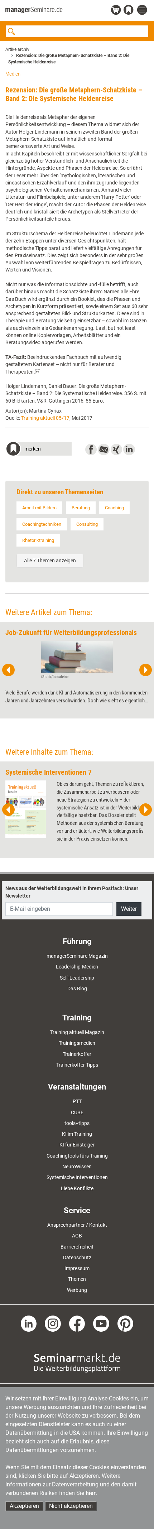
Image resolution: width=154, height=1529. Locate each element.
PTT (77, 1101)
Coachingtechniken (41, 524)
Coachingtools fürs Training (77, 1156)
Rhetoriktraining (38, 540)
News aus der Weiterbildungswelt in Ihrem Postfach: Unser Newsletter (71, 891)
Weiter (129, 908)
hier (91, 1493)
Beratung (81, 507)
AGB (77, 1236)
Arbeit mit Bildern (39, 507)
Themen (77, 1279)
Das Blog (77, 988)
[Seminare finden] (77, 1362)
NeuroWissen (77, 1166)
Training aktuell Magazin (77, 1032)
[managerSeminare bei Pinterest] (125, 1323)
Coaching (114, 507)
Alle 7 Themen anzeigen (50, 560)
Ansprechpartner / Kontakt (77, 1225)
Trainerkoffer (77, 1054)
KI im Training (77, 1134)
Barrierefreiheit (77, 1247)
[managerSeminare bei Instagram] (52, 1323)
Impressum (77, 1268)
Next (145, 670)
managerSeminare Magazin (77, 956)
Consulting (87, 524)
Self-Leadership (77, 978)
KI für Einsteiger (77, 1145)
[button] (38, 449)
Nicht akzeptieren (71, 1505)
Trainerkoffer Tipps (77, 1065)
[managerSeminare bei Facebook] (77, 1323)
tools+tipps (77, 1123)
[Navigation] (143, 10)
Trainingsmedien (77, 1043)
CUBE (77, 1112)
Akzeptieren (24, 1505)
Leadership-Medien (77, 967)
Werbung (77, 1290)
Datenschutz (77, 1257)
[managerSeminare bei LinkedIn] (28, 1323)
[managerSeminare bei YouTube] (101, 1323)
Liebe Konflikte (77, 1188)
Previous (8, 670)
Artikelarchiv (17, 49)
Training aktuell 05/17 (45, 418)
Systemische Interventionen (77, 1177)
